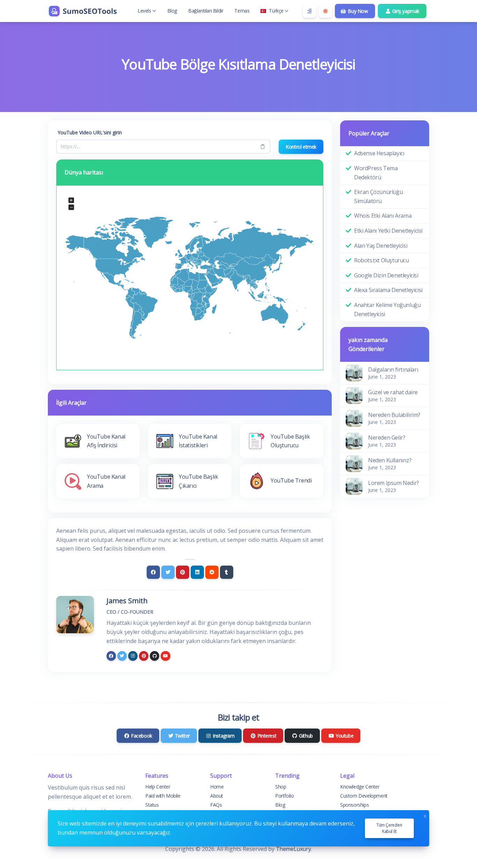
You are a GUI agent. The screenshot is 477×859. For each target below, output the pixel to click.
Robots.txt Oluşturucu (381, 260)
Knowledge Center (360, 786)
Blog (172, 10)
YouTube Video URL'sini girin (90, 132)
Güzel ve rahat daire (393, 392)
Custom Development (364, 795)
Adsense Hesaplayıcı (379, 153)
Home (216, 786)
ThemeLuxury (293, 849)
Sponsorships (354, 804)
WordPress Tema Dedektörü (375, 172)
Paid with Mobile (163, 795)
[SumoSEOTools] (83, 11)
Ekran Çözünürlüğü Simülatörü (378, 196)
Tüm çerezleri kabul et (389, 828)
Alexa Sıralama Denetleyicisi (388, 290)
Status (152, 804)
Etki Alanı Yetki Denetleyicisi (388, 230)
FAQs (216, 804)
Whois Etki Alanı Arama (382, 215)
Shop (280, 786)
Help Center (157, 786)
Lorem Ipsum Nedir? (393, 483)
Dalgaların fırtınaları (393, 369)
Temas (241, 10)
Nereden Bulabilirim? (394, 415)
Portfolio (284, 795)
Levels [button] (144, 10)
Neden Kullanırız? (389, 460)
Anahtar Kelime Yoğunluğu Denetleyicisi (387, 309)
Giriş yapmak (405, 11)
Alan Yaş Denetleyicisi (380, 245)
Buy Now (357, 11)
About (216, 795)
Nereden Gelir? (386, 437)
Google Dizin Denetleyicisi (386, 275)
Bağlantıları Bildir (205, 10)
